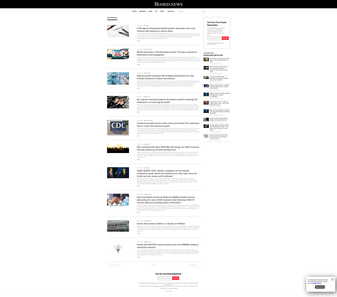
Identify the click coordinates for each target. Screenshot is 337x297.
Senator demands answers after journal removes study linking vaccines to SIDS (219, 136)
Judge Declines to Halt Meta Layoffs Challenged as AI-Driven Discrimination (220, 95)
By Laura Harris (147, 73)
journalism (170, 11)
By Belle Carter (147, 96)
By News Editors (147, 194)
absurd (134, 11)
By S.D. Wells (146, 168)
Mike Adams (219, 73)
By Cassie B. (146, 25)
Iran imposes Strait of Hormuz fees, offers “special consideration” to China (220, 60)
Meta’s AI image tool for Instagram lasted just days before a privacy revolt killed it (219, 86)
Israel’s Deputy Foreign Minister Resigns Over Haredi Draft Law (219, 119)
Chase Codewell (220, 98)
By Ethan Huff (147, 144)
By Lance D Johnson (148, 49)
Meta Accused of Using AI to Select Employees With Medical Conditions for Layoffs (220, 111)
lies (156, 11)
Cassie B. (218, 90)
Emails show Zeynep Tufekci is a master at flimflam (161, 223)
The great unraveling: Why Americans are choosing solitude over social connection (219, 78)
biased (150, 11)
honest (162, 11)
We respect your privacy (159, 286)
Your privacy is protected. (212, 42)
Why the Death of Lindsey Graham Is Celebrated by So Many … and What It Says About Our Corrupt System (219, 127)
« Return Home (114, 265)
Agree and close (320, 287)
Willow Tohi (218, 63)
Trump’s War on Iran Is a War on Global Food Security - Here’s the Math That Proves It (219, 103)
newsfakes (142, 11)
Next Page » (193, 265)
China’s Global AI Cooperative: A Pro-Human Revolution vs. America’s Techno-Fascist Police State (219, 69)
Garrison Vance (219, 121)
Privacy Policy (168, 290)
